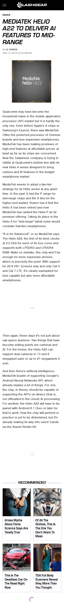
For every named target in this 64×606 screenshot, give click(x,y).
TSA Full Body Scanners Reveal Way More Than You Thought (46, 581)
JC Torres (11, 49)
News (6, 15)
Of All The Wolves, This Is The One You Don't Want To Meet (45, 528)
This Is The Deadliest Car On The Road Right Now (16, 581)
